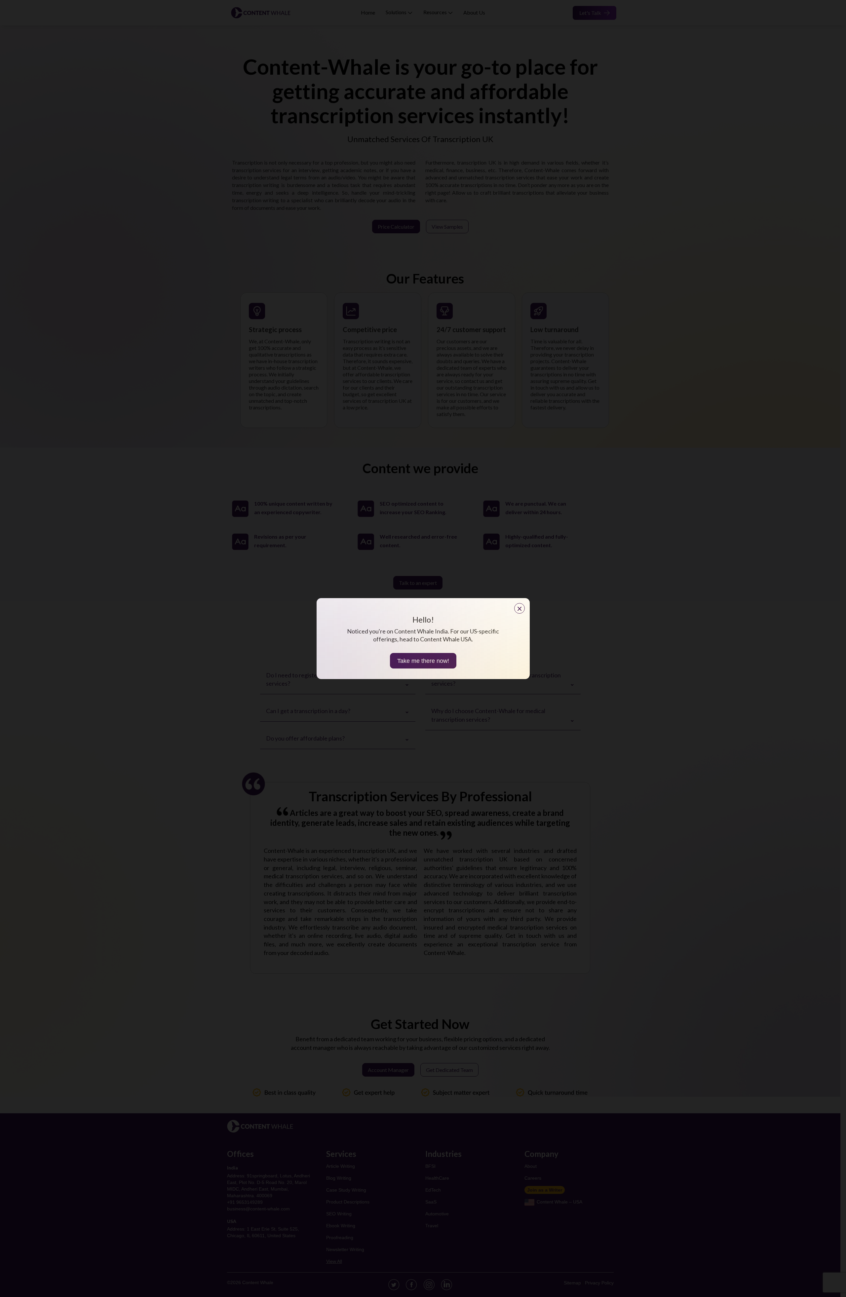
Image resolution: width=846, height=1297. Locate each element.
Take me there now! (423, 661)
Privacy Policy (599, 1282)
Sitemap (572, 1282)
